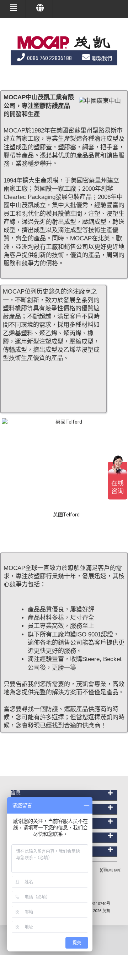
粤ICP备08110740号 (92, 903)
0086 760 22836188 (49, 58)
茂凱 (106, 911)
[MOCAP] (64, 42)
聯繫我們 (101, 58)
